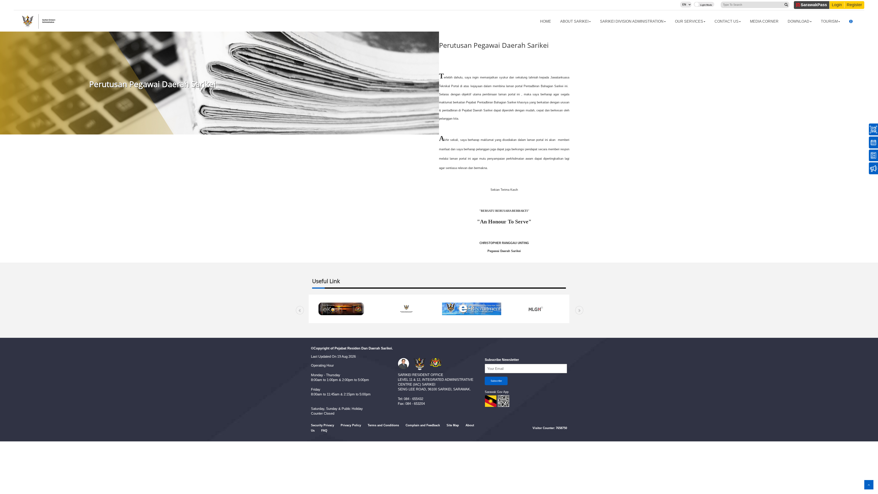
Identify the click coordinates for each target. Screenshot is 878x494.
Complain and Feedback (423, 425)
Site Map (453, 425)
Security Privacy (322, 425)
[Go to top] (868, 484)
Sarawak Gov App (497, 392)
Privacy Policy (351, 425)
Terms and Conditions (383, 425)
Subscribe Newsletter (502, 360)
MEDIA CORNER (764, 21)
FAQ (324, 430)
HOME (545, 21)
